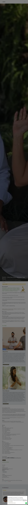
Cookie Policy (25, 500)
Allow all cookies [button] (10, 501)
